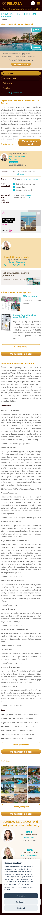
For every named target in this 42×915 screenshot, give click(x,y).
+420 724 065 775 (29, 858)
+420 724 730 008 (29, 840)
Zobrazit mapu (18, 174)
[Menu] (38, 3)
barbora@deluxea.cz (17, 156)
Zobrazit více (8, 144)
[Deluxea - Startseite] (12, 3)
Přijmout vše (21, 896)
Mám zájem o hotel (21, 64)
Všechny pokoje (21, 347)
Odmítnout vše (21, 902)
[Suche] (33, 3)
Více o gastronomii (31, 179)
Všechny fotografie (21, 806)
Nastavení (21, 908)
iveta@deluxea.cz (29, 837)
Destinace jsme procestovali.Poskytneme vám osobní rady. (21, 823)
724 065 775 (17, 159)
